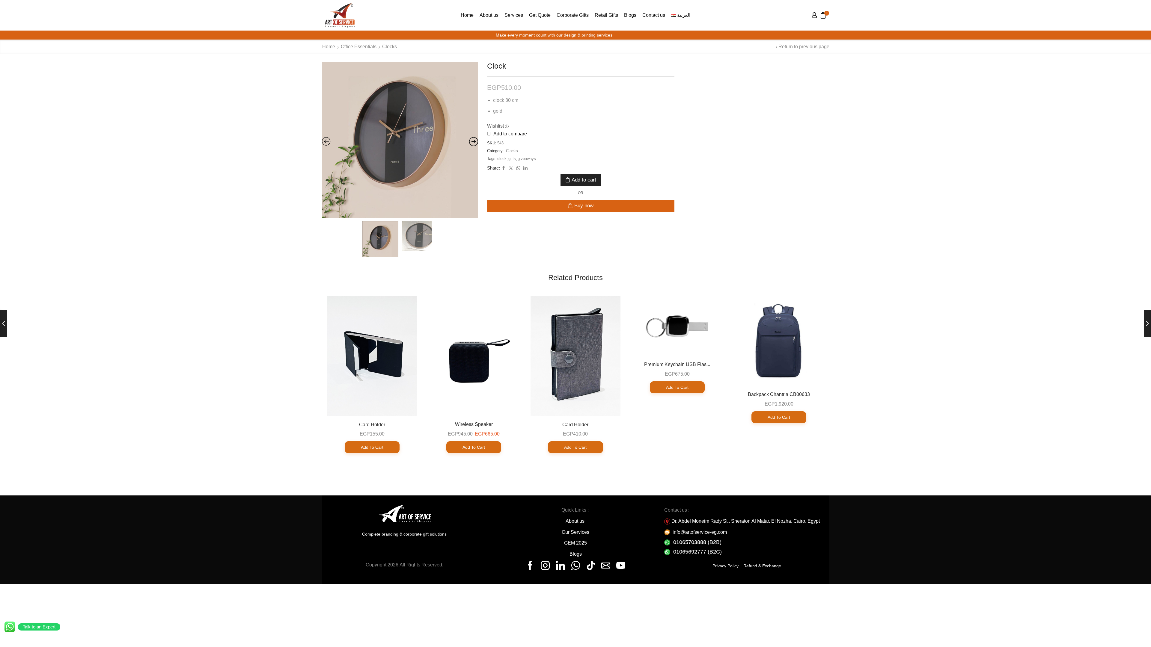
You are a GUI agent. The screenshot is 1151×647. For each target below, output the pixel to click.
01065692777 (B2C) (697, 552)
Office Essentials (358, 46)
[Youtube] (620, 565)
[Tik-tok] (590, 565)
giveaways (527, 158)
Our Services (575, 532)
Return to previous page (803, 46)
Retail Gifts (606, 15)
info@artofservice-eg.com (700, 532)
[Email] (605, 565)
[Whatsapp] (575, 565)
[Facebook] (530, 565)
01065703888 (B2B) (697, 542)
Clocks (389, 46)
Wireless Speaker (474, 424)
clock (502, 158)
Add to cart (584, 180)
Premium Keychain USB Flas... (677, 364)
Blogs (630, 15)
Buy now (583, 205)
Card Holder (372, 424)
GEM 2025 (575, 542)
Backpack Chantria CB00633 (779, 394)
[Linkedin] (560, 565)
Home (467, 15)
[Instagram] (545, 565)
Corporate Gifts (573, 15)
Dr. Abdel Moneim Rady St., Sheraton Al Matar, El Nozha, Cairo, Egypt (745, 521)
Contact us (653, 15)
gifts (512, 158)
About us (489, 15)
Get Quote (540, 15)
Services (513, 15)
